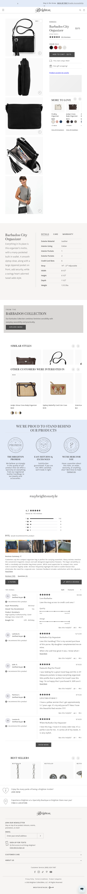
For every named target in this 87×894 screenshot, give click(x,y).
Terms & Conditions (41, 879)
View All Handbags (72, 130)
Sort (63, 590)
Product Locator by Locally (59, 73)
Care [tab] (55, 234)
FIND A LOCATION (19, 803)
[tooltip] (20, 556)
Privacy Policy (29, 879)
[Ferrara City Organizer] (58, 357)
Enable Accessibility (75, 3)
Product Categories (55, 879)
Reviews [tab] (10, 576)
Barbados (52, 21)
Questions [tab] (22, 576)
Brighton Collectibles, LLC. (39, 882)
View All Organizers (57, 130)
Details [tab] (45, 234)
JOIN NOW (15, 792)
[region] (38, 546)
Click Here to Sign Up (17, 848)
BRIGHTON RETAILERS (40, 887)
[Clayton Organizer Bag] (26, 357)
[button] (3, 10)
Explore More (15, 327)
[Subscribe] (40, 835)
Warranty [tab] (67, 234)
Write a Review (73, 582)
